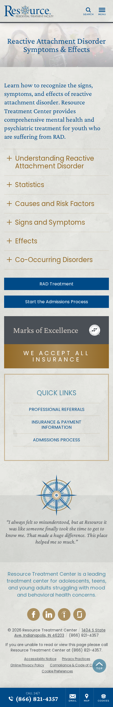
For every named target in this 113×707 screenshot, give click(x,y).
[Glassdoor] (79, 614)
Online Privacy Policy (27, 665)
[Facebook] (33, 614)
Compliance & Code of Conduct (77, 665)
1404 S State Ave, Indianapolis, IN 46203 (60, 632)
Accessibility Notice (40, 659)
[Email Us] (73, 697)
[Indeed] (64, 614)
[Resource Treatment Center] (28, 11)
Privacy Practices (76, 659)
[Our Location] (87, 697)
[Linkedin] (48, 614)
